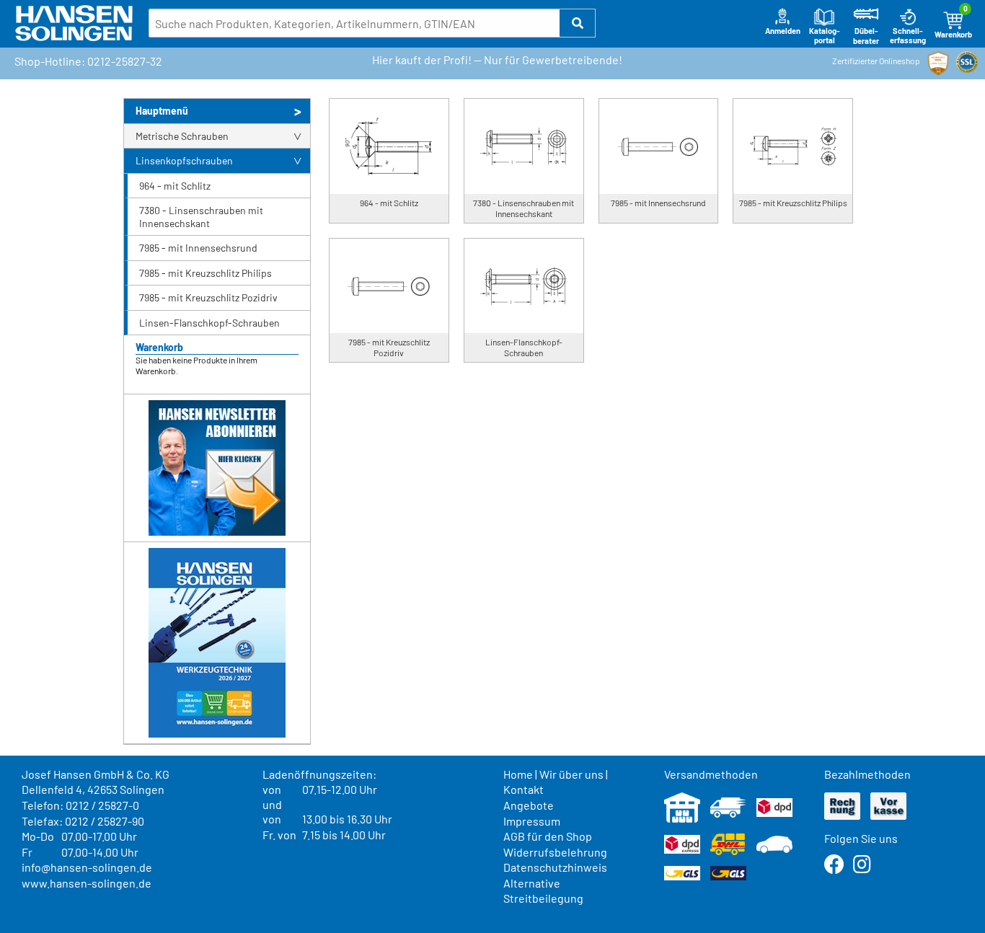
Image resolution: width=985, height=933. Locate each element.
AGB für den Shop (547, 836)
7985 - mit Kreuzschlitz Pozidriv (208, 297)
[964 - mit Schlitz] (389, 146)
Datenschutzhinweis (555, 867)
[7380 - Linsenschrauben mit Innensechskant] (523, 146)
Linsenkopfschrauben (184, 160)
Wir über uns (571, 774)
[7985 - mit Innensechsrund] (658, 146)
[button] (578, 23)
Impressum (531, 821)
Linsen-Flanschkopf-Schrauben (209, 323)
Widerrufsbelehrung (555, 852)
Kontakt (523, 789)
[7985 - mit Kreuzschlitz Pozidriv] (389, 286)
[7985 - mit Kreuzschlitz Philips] (792, 146)
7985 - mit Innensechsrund (198, 248)
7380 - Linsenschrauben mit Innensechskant (201, 216)
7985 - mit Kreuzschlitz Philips (205, 273)
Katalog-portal (824, 35)
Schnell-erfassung (908, 35)
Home (518, 774)
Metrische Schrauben (182, 136)
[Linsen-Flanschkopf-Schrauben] (523, 286)
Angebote (528, 805)
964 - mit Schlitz (175, 186)
